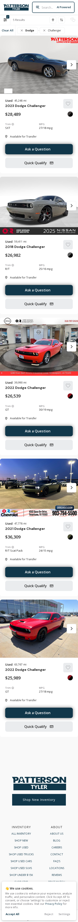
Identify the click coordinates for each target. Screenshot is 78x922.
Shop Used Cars (21, 861)
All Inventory (21, 833)
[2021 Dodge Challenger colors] (70, 537)
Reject (48, 914)
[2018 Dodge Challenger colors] (70, 255)
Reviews (57, 875)
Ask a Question (37, 149)
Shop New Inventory (39, 800)
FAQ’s (56, 861)
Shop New (21, 840)
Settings (64, 914)
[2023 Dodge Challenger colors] (70, 114)
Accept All (12, 914)
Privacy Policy (53, 904)
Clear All (7, 30)
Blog (56, 840)
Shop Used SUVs (21, 868)
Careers (57, 847)
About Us (56, 833)
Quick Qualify (36, 163)
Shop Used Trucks (21, 854)
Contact (56, 854)
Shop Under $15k (21, 875)
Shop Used (21, 847)
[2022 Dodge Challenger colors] (70, 396)
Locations (56, 868)
